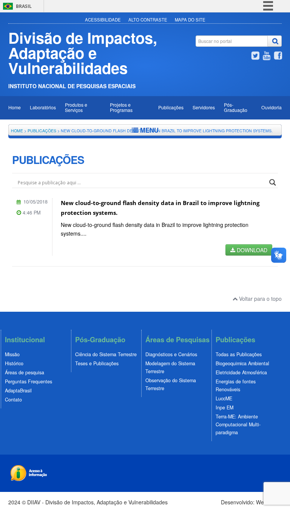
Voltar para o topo (260, 298)
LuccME (224, 398)
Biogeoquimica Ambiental (242, 363)
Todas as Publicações (239, 354)
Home (14, 107)
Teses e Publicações (97, 363)
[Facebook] (278, 56)
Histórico (14, 363)
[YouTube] (266, 56)
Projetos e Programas (121, 107)
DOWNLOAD (251, 250)
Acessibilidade (103, 20)
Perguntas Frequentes (28, 381)
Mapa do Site (190, 20)
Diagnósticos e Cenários (171, 354)
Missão (12, 354)
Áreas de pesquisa (24, 372)
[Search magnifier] (272, 182)
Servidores (204, 107)
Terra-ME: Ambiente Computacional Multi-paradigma (238, 424)
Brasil (24, 6)
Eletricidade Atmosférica (241, 372)
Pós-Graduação (235, 107)
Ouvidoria (271, 107)
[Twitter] (255, 56)
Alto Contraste (147, 20)
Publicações (171, 107)
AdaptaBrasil (18, 390)
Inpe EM (224, 407)
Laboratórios (43, 107)
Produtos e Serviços (76, 107)
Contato (13, 399)
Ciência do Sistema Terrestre (106, 354)
